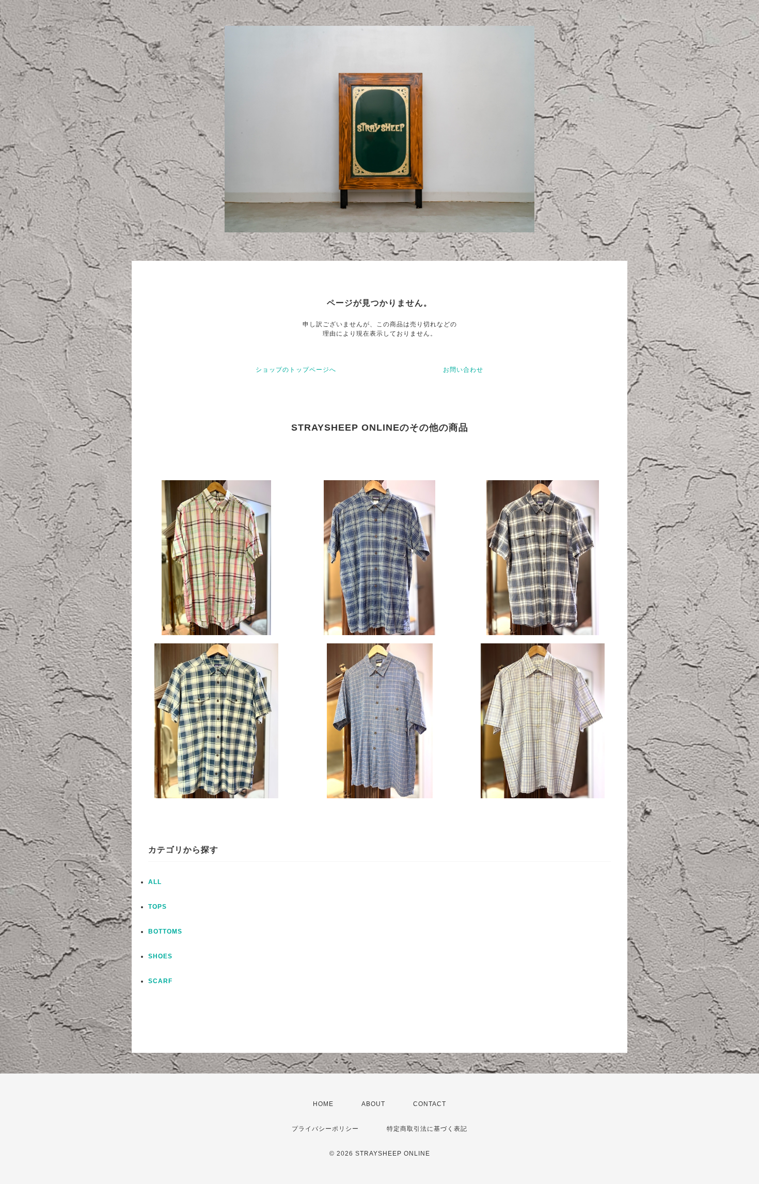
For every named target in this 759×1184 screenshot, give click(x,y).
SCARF (160, 981)
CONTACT (429, 1104)
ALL (155, 882)
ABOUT (373, 1104)
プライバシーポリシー (325, 1128)
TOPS (157, 906)
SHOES (160, 956)
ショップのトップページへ (296, 369)
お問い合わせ (463, 369)
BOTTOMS (165, 931)
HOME (323, 1104)
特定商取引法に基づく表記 (427, 1128)
